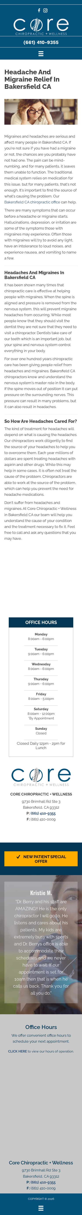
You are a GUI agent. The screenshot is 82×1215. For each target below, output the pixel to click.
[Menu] (41, 53)
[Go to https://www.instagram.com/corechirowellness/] (45, 11)
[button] (41, 859)
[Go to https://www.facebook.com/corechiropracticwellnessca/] (39, 11)
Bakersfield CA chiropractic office (32, 202)
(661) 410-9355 (41, 42)
